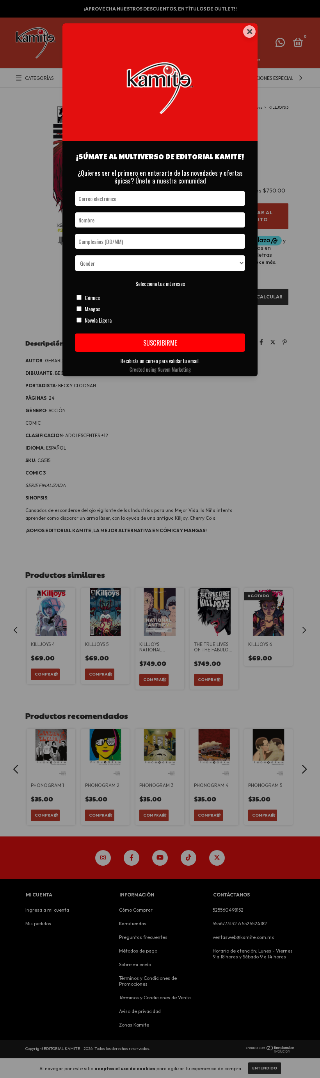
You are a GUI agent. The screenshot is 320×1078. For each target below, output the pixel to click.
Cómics (92, 297)
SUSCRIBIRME (160, 343)
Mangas (92, 309)
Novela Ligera (98, 320)
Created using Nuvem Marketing (160, 369)
